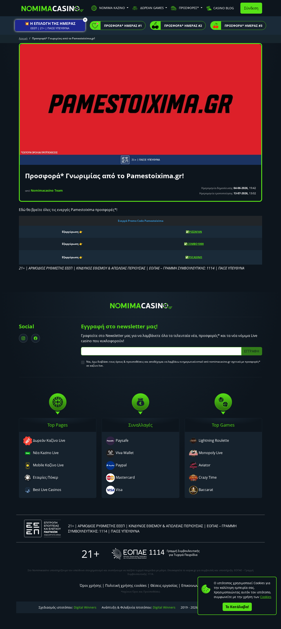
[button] (50, 25)
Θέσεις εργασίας (164, 585)
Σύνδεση (251, 8)
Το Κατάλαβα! (237, 606)
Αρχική (23, 38)
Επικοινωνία (191, 585)
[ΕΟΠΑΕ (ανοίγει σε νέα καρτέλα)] (156, 553)
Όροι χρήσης (90, 585)
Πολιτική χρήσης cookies (126, 585)
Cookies (265, 597)
